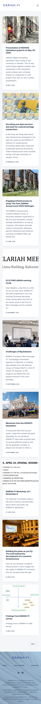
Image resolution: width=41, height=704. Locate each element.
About (5, 665)
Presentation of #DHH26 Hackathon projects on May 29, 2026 (20, 50)
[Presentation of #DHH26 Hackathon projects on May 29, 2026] (21, 29)
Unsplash (34, 699)
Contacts (35, 665)
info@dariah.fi (21, 692)
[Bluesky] (18, 673)
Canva (20, 701)
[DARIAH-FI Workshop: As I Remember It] (21, 473)
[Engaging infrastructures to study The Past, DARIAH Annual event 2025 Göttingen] (21, 183)
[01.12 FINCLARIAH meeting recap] (21, 262)
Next (33, 644)
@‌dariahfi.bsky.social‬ (20, 694)
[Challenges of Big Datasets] (21, 333)
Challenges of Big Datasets (18, 351)
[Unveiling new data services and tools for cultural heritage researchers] (21, 106)
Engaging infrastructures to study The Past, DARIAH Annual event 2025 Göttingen (20, 203)
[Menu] (38, 5)
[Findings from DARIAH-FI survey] (21, 598)
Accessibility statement (12, 690)
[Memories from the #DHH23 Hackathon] (21, 405)
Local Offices (19, 665)
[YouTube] (22, 673)
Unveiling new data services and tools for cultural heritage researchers (20, 127)
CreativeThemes (17, 699)
